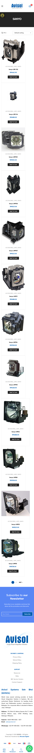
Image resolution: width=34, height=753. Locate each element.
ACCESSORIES (9, 66)
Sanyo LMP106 (13, 203)
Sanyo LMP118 (13, 385)
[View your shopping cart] (30, 6)
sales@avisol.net (10, 722)
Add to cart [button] (13, 77)
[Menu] (3, 5)
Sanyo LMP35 (16, 524)
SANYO (19, 66)
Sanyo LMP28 (13, 477)
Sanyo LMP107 (13, 250)
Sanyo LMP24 (16, 432)
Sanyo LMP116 (13, 342)
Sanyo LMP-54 (13, 114)
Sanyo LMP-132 (13, 69)
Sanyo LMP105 (13, 157)
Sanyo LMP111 (13, 296)
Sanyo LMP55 (13, 563)
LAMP (15, 66)
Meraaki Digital (24, 736)
